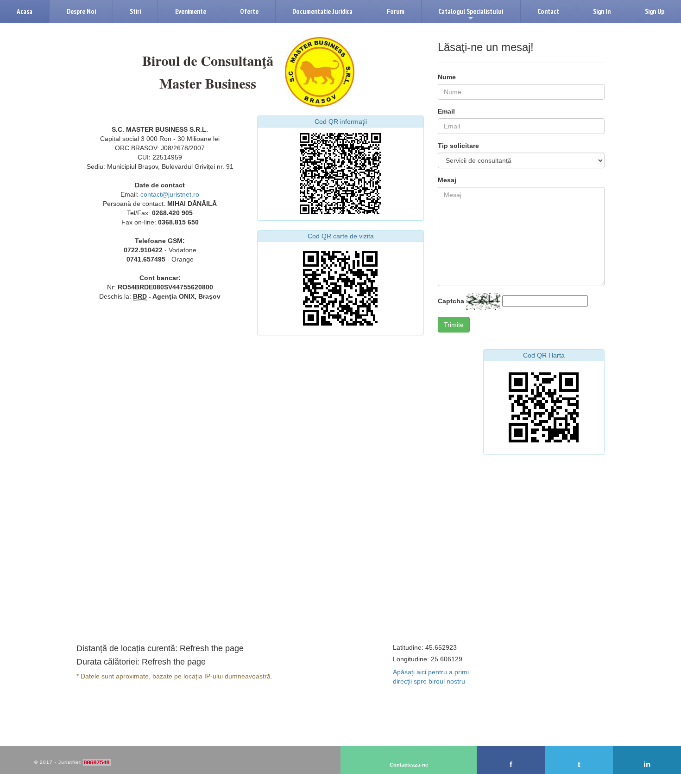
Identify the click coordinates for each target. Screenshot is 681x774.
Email (446, 111)
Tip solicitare (458, 145)
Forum (395, 11)
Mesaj (447, 180)
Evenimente (190, 11)
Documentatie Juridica (322, 11)
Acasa (24, 11)
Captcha (451, 301)
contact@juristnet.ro (169, 194)
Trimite (454, 324)
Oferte (249, 11)
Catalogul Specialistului (470, 15)
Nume (447, 77)
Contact (548, 11)
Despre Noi (81, 11)
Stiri (135, 11)
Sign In (602, 11)
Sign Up (654, 11)
